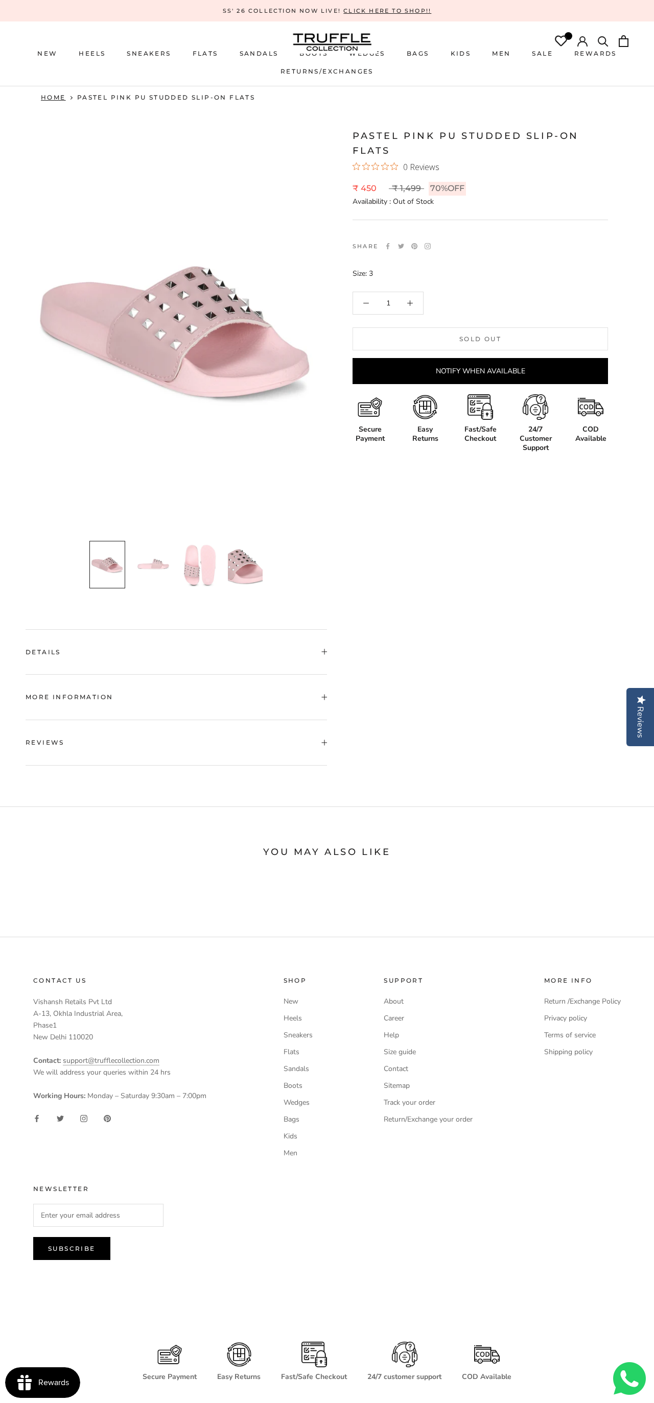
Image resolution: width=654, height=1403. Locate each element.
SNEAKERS (149, 53)
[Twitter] (401, 246)
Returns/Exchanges (327, 71)
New (291, 1001)
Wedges (297, 1102)
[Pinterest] (414, 246)
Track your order (409, 1102)
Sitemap (397, 1085)
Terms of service (570, 1035)
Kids (290, 1136)
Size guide (400, 1052)
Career (394, 1018)
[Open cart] (624, 42)
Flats (205, 53)
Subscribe (72, 1248)
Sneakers (298, 1035)
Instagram (428, 246)
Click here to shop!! (387, 10)
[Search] (603, 42)
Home (53, 97)
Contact (396, 1069)
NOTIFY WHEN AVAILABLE (480, 371)
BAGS (418, 53)
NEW (47, 53)
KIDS (461, 53)
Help (391, 1035)
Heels (92, 53)
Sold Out (480, 339)
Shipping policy (568, 1052)
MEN (501, 53)
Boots (293, 1085)
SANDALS (259, 53)
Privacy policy (565, 1018)
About (394, 1001)
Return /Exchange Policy (582, 1001)
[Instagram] (83, 1118)
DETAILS (43, 652)
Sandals (296, 1069)
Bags (291, 1119)
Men (290, 1153)
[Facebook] (388, 246)
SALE (542, 53)
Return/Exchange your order (428, 1119)
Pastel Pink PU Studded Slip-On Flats (166, 97)
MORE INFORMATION (69, 697)
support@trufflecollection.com (111, 1060)
